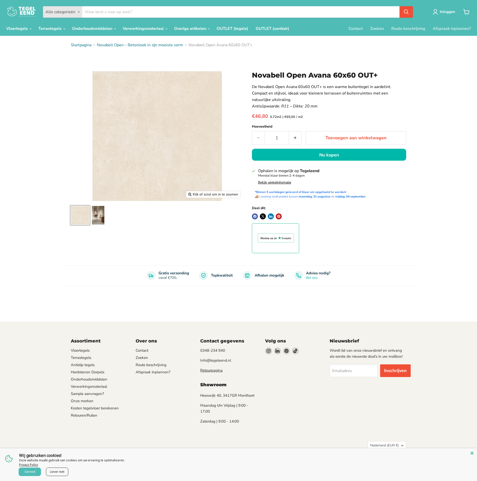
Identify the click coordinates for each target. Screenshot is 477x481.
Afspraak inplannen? (452, 28)
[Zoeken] (406, 12)
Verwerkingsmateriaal (144, 28)
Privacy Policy (28, 465)
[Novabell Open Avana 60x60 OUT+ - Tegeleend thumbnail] (80, 215)
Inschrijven (395, 371)
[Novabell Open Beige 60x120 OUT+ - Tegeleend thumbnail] (98, 215)
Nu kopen (329, 155)
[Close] (472, 453)
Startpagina (81, 45)
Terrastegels (50, 28)
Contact (356, 28)
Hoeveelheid (262, 127)
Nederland (384, 445)
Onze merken (82, 400)
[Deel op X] (263, 216)
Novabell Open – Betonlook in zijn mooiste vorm (140, 45)
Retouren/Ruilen (84, 415)
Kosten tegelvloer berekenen (95, 408)
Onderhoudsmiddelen (92, 28)
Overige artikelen (190, 28)
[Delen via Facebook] (255, 216)
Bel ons (312, 277)
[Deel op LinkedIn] (271, 216)
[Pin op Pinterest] (279, 216)
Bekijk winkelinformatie (274, 182)
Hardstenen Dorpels (87, 372)
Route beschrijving (408, 28)
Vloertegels (17, 28)
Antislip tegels (83, 364)
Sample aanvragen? (87, 393)
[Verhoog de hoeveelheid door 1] (295, 138)
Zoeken (377, 28)
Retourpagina (211, 370)
